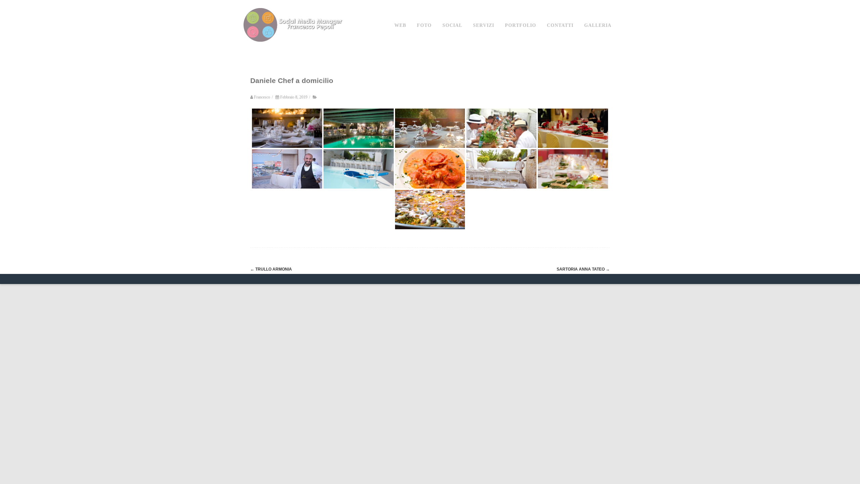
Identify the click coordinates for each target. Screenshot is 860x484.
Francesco (262, 97)
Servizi (483, 25)
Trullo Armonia (271, 269)
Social (452, 25)
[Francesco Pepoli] (294, 48)
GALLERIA (597, 25)
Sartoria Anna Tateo (583, 269)
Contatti (560, 25)
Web (400, 25)
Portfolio (520, 25)
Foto (424, 25)
